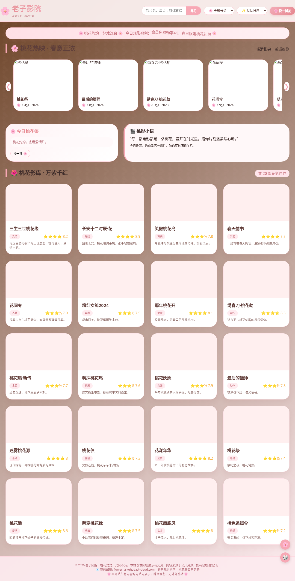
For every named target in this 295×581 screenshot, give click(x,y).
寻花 (193, 11)
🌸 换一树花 (282, 11)
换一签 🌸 (20, 153)
